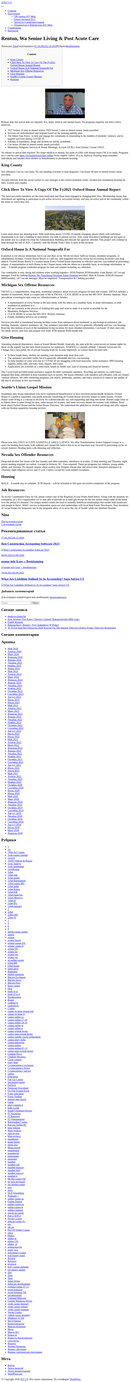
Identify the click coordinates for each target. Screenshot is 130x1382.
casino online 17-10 (17, 1020)
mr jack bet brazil (16, 1181)
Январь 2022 (14, 751)
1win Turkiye (14, 863)
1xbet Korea (14, 889)
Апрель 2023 (14, 708)
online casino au (16, 1198)
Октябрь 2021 (15, 759)
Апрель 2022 (14, 742)
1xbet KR (12, 892)
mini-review (14, 1133)
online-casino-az (16, 1204)
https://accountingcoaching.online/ (37, 155)
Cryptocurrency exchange (20, 1065)
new (10, 1187)
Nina (15, 46)
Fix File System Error (18, 1091)
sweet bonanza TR (17, 1292)
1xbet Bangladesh (17, 880)
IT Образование (16, 1119)
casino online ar (15, 1025)
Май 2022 (13, 739)
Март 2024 (13, 677)
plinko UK (13, 1241)
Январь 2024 (14, 682)
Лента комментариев (19, 1371)
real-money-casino (17, 1252)
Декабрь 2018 (15, 816)
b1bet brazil (13, 966)
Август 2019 (14, 813)
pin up (11, 1227)
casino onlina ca (16, 1017)
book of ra (13, 991)
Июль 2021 (14, 768)
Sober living (14, 1281)
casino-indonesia (16, 1042)
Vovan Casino (15, 1312)
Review (11, 1258)
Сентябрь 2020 (15, 787)
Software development (19, 1284)
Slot (10, 1272)
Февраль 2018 (15, 833)
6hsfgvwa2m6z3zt (17, 616)
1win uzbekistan (16, 866)
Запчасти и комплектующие (29, 22)
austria (11, 934)
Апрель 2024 (14, 674)
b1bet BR (12, 963)
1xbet (10, 872)
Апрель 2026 (14, 651)
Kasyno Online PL (17, 1125)
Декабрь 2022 (15, 719)
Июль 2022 (14, 733)
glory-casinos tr (15, 1105)
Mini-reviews (14, 1136)
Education (13, 1076)
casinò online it (15, 1028)
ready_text (13, 1250)
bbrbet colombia (16, 974)
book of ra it (14, 994)
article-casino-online (18, 931)
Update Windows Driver (20, 1301)
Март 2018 (13, 830)
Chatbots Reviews (17, 1056)
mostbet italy (14, 1170)
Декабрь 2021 (15, 753)
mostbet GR (14, 1164)
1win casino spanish (18, 855)
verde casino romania (18, 1309)
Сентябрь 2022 (15, 728)
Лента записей (15, 1368)
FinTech (12, 1085)
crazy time (13, 1062)
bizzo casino (14, 985)
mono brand (14, 1142)
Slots (10, 1275)
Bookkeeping (73, 46)
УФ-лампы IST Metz (25, 16)
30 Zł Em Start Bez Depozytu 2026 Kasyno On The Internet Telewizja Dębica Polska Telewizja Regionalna (62, 627)
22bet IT (12, 917)
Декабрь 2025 (15, 662)
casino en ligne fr (16, 1014)
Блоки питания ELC (25, 19)
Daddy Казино (15, 622)
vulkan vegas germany (19, 1315)
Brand (11, 1000)
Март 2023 (13, 711)
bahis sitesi (13, 968)
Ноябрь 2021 (14, 756)
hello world (13, 1108)
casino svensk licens (18, 1031)
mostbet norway (16, 1173)
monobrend (13, 1153)
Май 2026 (13, 648)
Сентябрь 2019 (15, 810)
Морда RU (13, 1332)
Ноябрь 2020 (14, 782)
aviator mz (13, 954)
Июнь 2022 (14, 736)
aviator (11, 937)
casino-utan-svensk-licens (20, 1051)
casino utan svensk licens (20, 1034)
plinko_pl (12, 1244)
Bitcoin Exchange (17, 977)
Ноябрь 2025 (14, 665)
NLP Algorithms (16, 1193)
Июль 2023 (14, 699)
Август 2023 (14, 697)
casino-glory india (17, 1039)
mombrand (13, 1139)
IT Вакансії (14, 1116)
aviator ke (12, 951)
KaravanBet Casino (17, 1122)
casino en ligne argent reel (21, 1011)
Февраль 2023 (15, 714)
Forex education (16, 1093)
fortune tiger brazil (17, 1099)
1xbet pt (12, 900)
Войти (11, 1365)
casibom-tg (13, 1005)
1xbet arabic (14, 878)
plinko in (12, 1238)
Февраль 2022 (15, 748)
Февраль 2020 (15, 802)
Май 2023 (13, 705)
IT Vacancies (14, 1113)
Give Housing (17, 73)
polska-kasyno (15, 1247)
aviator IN (13, 949)
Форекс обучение (17, 1349)
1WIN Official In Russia (20, 860)
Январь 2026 (14, 660)
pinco (10, 1232)
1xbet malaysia (15, 895)
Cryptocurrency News (19, 1068)
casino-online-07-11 (17, 1048)
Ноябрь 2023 (14, 688)
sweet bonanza (15, 1289)
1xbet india (13, 886)
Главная (12, 10)
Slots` (10, 1278)
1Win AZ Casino (16, 852)
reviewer (12, 1264)
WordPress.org (15, 1374)
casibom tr (13, 1002)
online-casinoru (15, 1210)
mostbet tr (12, 1176)
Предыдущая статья (12, 521)
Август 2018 (14, 824)
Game (11, 1102)
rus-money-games (16, 1269)
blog (10, 988)
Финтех (12, 1343)
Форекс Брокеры (17, 1346)
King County (16, 59)
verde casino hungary (18, 1303)
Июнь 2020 (14, 793)
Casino (11, 1008)
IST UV (24, 1379)
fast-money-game (16, 1082)
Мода (10, 1329)
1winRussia (13, 869)
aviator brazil (14, 940)
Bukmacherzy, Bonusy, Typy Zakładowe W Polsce (33, 625)
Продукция (14, 13)
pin (9, 1224)
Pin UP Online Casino (19, 1230)
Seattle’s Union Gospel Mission (26, 76)
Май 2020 (13, 796)
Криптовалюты (16, 1323)
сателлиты (13, 1340)
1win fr (11, 858)
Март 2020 (13, 799)
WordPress (75, 1379)
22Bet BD (13, 914)
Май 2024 (13, 671)
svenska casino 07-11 (18, 1286)
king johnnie (14, 1127)
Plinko (11, 1235)
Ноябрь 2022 (14, 722)
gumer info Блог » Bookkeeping (22, 561)
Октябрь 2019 (15, 807)
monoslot (12, 1159)
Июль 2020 (14, 790)
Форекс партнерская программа (25, 1352)
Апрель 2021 (14, 776)
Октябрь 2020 (15, 785)
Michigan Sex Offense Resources (27, 71)
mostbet (11, 1162)
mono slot (12, 1144)
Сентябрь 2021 (15, 762)
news (10, 1190)
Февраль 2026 (15, 657)
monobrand (13, 1150)
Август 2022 (14, 731)
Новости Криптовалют (20, 1338)
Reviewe (12, 1261)
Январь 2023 (14, 716)
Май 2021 (13, 773)
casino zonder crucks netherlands (24, 1037)
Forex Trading (15, 1096)
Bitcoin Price (14, 983)
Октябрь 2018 (15, 819)
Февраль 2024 (15, 680)
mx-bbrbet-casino (16, 1184)
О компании (14, 28)
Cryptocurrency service (19, 1071)
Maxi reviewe (14, 1130)
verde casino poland (18, 1306)
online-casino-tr (15, 1207)
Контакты (13, 30)
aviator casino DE (17, 943)
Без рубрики (14, 1321)
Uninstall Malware (17, 1298)
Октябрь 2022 (15, 725)
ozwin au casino (16, 1213)
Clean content (14, 1059)
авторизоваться (58, 597)
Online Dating (15, 1201)
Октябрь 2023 (15, 691)
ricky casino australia (18, 1267)
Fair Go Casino (15, 1079)
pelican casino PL (16, 1221)
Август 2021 (14, 765)
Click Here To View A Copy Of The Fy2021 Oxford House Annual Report (32, 64)
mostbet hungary (16, 1167)
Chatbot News (15, 1054)
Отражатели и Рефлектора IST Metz (33, 25)
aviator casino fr (16, 946)
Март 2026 (13, 654)
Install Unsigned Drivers (20, 1110)
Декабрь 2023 (15, 685)
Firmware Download (18, 1088)
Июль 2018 (14, 827)
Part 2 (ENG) (14, 1215)
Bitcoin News (14, 980)
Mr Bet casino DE (17, 1179)
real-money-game (16, 1255)
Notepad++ (13, 1196)
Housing (14, 79)
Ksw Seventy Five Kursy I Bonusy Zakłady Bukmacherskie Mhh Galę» (44, 619)
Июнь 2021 (14, 770)
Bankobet (12, 971)
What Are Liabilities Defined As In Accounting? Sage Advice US (42, 579)
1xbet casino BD (16, 883)
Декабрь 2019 (15, 804)
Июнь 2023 (14, 702)
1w (9, 849)
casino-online (14, 1045)
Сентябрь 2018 (15, 822)
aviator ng (13, 957)
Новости (12, 1335)
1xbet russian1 (15, 906)
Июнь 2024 (14, 668)
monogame (13, 1156)
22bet (10, 912)
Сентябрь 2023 (15, 694)
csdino (11, 1073)
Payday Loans (15, 1218)
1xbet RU (12, 903)
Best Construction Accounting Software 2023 (30, 543)
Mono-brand (14, 1147)
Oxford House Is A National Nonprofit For (31, 68)
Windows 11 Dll (16, 1318)
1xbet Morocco (15, 897)
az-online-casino (16, 960)
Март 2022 (13, 745)
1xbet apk (12, 875)
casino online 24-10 (17, 1022)
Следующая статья (11, 524)
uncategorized (15, 1295)
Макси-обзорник (17, 1326)
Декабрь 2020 (15, 779)
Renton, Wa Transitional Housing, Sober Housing (53, 275)
